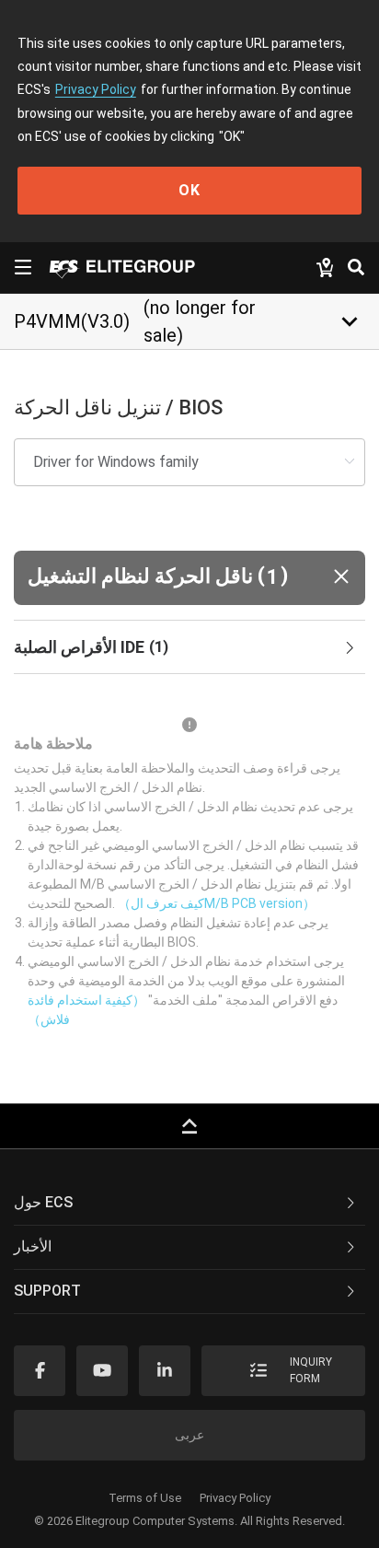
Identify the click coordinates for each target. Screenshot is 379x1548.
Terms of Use (145, 1498)
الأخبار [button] (33, 1246)
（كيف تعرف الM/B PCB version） (217, 903)
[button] (189, 578)
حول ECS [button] (43, 1202)
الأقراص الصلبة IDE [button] (91, 647)
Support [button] (47, 1290)
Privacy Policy (95, 89)
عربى (189, 1434)
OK (189, 190)
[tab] (189, 647)
